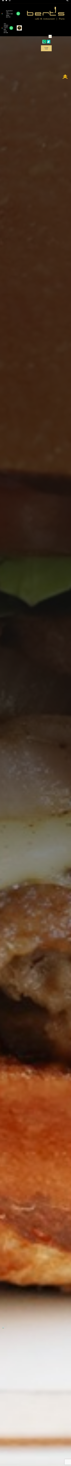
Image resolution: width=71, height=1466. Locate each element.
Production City (9, 11)
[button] (50, 36)
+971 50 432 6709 (6, 30)
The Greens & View (6, 25)
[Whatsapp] (18, 13)
